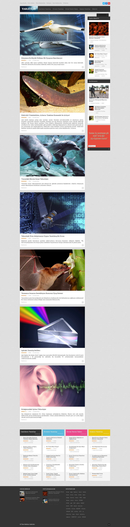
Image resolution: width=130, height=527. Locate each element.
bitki (76, 494)
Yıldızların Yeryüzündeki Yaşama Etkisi (53, 465)
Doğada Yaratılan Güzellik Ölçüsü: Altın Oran (100, 71)
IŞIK (71, 506)
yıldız (79, 517)
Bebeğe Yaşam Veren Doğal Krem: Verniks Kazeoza (30, 474)
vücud (77, 514)
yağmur (68, 517)
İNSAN (84, 517)
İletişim (48, 3)
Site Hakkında (57, 3)
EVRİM (81, 500)
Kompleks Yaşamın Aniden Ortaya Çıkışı (76, 465)
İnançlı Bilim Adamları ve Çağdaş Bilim (76, 438)
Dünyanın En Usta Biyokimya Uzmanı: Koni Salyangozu (31, 465)
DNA (81, 497)
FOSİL (67, 503)
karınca (80, 506)
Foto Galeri (31, 3)
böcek (79, 494)
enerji (72, 500)
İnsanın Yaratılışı (85, 9)
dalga (67, 497)
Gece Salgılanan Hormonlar (99, 61)
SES (72, 511)
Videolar (65, 3)
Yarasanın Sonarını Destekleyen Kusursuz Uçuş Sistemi (42, 293)
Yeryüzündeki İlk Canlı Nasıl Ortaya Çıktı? (77, 447)
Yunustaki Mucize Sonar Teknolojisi (34, 179)
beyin (67, 494)
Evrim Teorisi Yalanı (71, 9)
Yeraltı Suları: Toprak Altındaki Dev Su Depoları (53, 474)
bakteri (76, 492)
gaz (71, 503)
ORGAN (68, 511)
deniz (76, 497)
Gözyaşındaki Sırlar (97, 473)
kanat (75, 506)
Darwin (72, 497)
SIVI (80, 511)
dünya (67, 500)
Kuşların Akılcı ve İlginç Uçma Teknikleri (29, 447)
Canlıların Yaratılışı (45, 9)
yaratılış (82, 514)
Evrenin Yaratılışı (58, 9)
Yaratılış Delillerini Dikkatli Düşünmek (100, 46)
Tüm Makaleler (40, 3)
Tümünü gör (37, 434)
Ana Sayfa (23, 3)
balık (80, 492)
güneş (78, 503)
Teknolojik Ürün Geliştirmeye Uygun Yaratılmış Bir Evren (42, 236)
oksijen (83, 508)
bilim (71, 494)
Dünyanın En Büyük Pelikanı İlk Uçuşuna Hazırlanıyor (41, 58)
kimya (73, 508)
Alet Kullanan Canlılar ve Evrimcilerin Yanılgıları (101, 117)
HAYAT (82, 503)
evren (76, 500)
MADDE (78, 508)
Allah (67, 492)
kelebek (68, 508)
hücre (67, 506)
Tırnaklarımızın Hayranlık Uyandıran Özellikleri (99, 456)
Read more (24, 67)
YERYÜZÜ (74, 517)
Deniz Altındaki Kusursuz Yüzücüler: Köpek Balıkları (30, 438)
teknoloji (68, 514)
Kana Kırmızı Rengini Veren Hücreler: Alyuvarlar (97, 37)
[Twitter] (104, 3)
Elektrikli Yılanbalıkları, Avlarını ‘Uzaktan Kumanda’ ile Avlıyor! (45, 115)
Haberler (94, 9)
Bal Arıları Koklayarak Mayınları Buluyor (98, 100)
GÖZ (74, 503)
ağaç (71, 492)
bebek (84, 492)
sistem (76, 511)
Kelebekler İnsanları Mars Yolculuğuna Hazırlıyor (100, 108)
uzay (73, 514)
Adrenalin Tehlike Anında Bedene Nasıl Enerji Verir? (99, 465)
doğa (84, 497)
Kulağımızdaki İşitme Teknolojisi (33, 409)
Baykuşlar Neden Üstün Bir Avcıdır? (30, 456)
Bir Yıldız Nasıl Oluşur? (101, 54)
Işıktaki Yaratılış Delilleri (30, 350)
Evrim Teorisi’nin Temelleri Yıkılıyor (77, 456)
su (83, 511)
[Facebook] (106, 3)
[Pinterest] (109, 3)
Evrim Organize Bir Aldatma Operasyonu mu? (77, 474)
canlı (84, 494)
